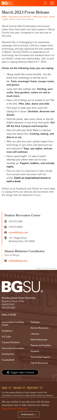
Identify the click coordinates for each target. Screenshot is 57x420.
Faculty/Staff (8, 360)
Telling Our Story (40, 17)
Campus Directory (10, 342)
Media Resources (39, 339)
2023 (5, 19)
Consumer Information (13, 348)
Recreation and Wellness (20, 17)
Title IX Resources (39, 363)
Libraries (35, 334)
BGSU (4, 17)
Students (35, 351)
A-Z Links (6, 336)
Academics (7, 330)
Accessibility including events (13, 323)
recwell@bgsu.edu (18, 232)
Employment (8, 354)
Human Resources (40, 328)
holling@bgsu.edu (18, 260)
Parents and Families (41, 345)
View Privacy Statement (15, 408)
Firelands (35, 322)
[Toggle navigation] (52, 3)
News (52, 17)
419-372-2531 (9, 307)
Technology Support (40, 357)
